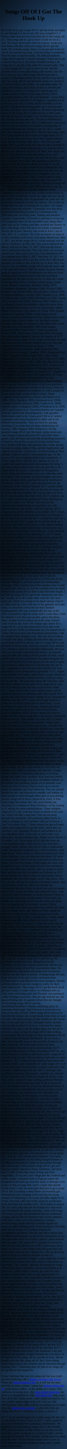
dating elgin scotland (23, 1407)
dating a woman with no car (45, 1379)
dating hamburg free (24, 1382)
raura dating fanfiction (47, 1392)
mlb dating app (43, 1395)
